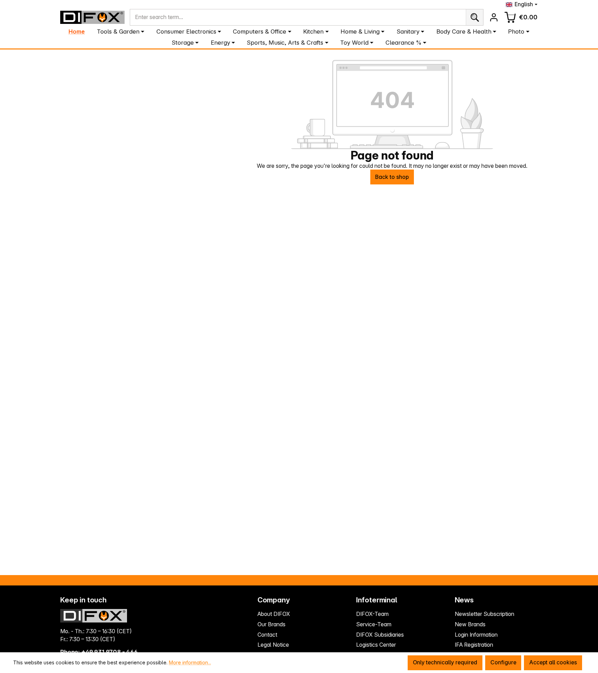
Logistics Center (376, 645)
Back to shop (392, 177)
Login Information (476, 634)
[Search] (474, 17)
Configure (503, 662)
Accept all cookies (553, 662)
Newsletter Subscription (484, 614)
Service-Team (373, 624)
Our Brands (271, 624)
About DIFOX (273, 614)
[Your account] (494, 17)
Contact (267, 634)
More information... (190, 662)
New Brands (470, 624)
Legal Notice (273, 645)
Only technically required (445, 662)
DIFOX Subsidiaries (380, 634)
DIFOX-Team (372, 614)
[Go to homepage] (92, 17)
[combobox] (298, 17)
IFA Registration (474, 645)
